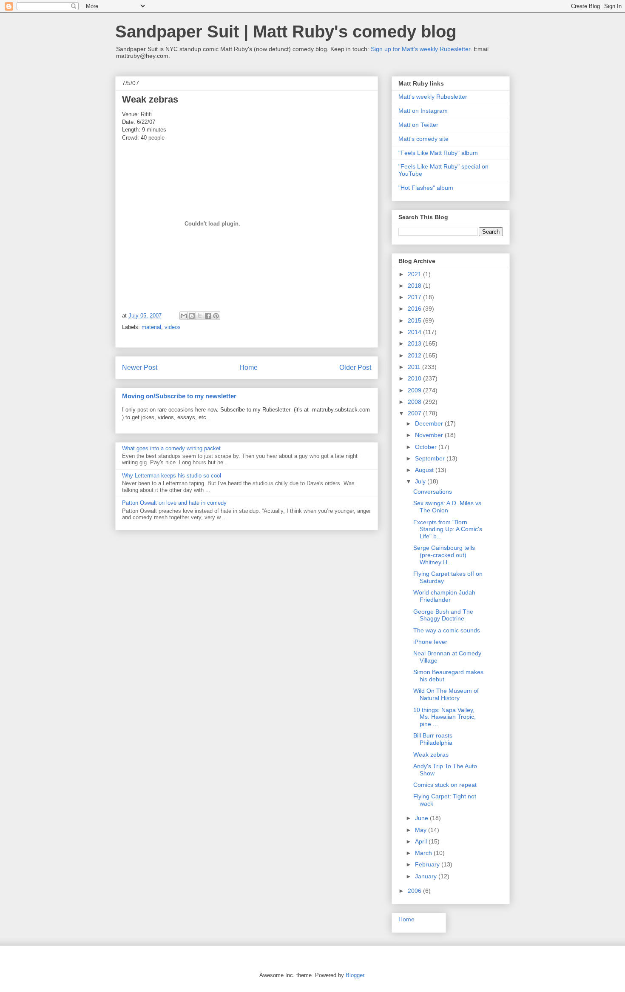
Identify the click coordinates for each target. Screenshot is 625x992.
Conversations (432, 491)
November (430, 435)
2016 (415, 308)
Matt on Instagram (423, 110)
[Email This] (183, 316)
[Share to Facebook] (208, 316)
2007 (415, 413)
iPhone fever (430, 641)
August (425, 469)
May (421, 829)
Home (248, 367)
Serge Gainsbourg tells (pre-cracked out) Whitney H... (444, 555)
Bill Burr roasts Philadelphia (432, 739)
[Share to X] (200, 316)
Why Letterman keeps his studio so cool (171, 475)
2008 (415, 401)
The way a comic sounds (446, 630)
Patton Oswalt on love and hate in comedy (174, 503)
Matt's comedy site (423, 138)
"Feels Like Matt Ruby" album (438, 152)
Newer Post (139, 367)
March (424, 852)
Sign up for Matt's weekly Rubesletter (420, 49)
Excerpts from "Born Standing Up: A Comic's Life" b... (447, 529)
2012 (415, 355)
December (430, 423)
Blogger (355, 975)
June (422, 818)
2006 (415, 890)
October (426, 446)
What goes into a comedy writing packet (171, 448)
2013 (415, 343)
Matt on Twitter (418, 124)
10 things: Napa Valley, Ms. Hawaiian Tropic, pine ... (444, 717)
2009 (415, 390)
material (151, 327)
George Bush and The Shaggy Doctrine (443, 615)
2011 (415, 366)
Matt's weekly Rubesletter (432, 96)
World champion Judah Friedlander (444, 596)
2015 (415, 320)
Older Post (355, 367)
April (422, 841)
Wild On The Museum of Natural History (446, 694)
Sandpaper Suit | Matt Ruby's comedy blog (285, 31)
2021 (415, 274)
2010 (415, 378)
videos (173, 327)
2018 (415, 285)
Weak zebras (431, 754)
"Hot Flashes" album (425, 187)
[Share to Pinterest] (216, 316)
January (426, 876)
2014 (415, 332)
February (428, 864)
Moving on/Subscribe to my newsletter (179, 396)
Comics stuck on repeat (445, 784)
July (421, 481)
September (430, 458)
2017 (415, 297)
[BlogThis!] (192, 316)
